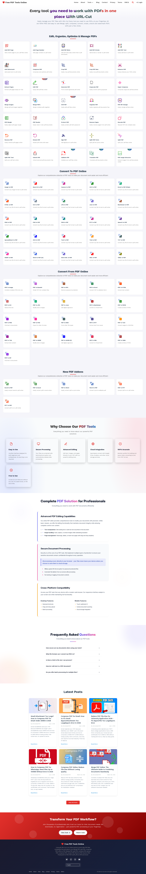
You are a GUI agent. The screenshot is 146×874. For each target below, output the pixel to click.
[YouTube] (79, 859)
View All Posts (73, 802)
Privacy (112, 2)
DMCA (126, 2)
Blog (97, 2)
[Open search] (132, 2)
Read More (34, 744)
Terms (120, 2)
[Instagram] (75, 859)
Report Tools (80, 832)
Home (76, 2)
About (83, 2)
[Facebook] (70, 859)
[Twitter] (66, 859)
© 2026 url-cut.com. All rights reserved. (107, 871)
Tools (89, 2)
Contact (105, 2)
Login (140, 2)
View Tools (64, 832)
